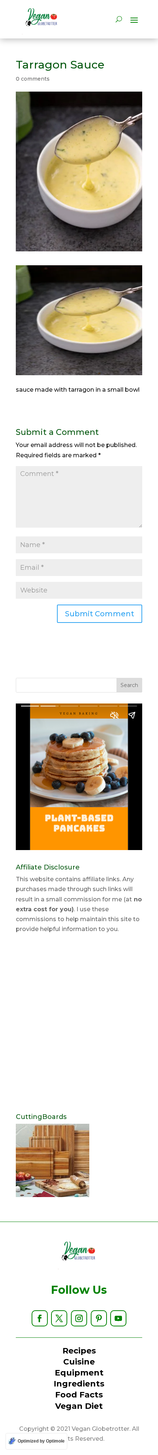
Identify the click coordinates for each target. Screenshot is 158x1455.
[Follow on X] (59, 1318)
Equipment (79, 1373)
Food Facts (79, 1395)
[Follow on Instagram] (79, 1318)
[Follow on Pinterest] (99, 1318)
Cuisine (79, 1362)
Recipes (79, 1351)
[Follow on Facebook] (40, 1318)
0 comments (33, 78)
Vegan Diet (79, 1406)
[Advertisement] (79, 1024)
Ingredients (79, 1384)
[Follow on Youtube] (118, 1318)
